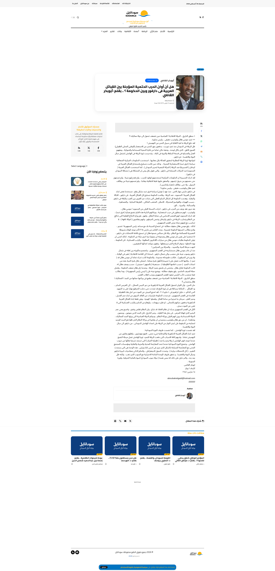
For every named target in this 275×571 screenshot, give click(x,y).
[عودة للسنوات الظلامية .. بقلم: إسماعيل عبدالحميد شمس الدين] (87, 445)
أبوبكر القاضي (180, 395)
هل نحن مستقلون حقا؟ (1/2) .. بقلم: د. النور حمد (122, 459)
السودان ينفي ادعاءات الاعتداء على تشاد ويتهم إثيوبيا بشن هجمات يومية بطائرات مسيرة (97, 184)
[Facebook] (203, 17)
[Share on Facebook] (201, 131)
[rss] (79, 149)
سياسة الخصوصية (140, 567)
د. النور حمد (133, 464)
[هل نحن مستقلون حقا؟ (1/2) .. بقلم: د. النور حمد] (120, 445)
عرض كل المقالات (151, 80)
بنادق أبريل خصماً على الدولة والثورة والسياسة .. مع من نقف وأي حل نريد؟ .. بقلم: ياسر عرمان (96, 220)
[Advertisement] (137, 50)
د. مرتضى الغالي (200, 464)
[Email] (201, 151)
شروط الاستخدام (127, 567)
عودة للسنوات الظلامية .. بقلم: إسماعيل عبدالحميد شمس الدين (87, 459)
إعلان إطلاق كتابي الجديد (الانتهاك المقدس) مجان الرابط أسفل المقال (96, 197)
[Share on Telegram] (201, 146)
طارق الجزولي (167, 464)
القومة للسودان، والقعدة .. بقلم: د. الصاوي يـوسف (155, 459)
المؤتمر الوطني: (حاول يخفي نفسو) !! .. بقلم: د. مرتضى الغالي (189, 459)
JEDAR (130, 556)
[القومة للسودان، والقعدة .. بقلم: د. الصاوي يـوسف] (154, 445)
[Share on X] (201, 136)
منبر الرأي (200, 69)
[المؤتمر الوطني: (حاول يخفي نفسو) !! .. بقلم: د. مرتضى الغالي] (188, 445)
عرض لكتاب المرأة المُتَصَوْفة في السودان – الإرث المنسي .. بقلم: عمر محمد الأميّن (97, 207)
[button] (104, 567)
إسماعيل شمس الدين (97, 464)
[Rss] (200, 17)
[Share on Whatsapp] (201, 141)
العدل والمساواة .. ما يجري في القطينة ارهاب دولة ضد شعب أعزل (96, 235)
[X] (89, 149)
